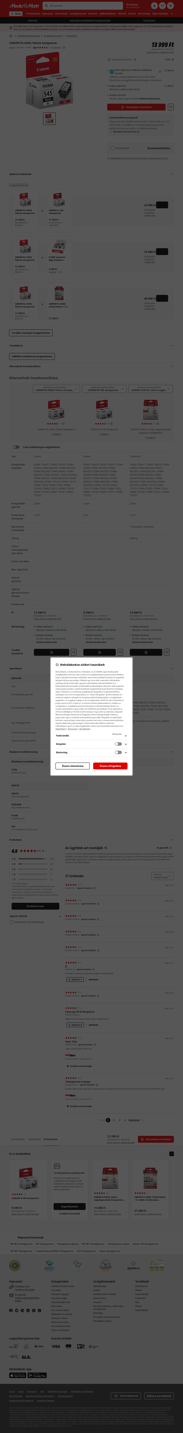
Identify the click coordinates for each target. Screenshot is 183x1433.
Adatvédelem (60, 729)
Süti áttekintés (84, 729)
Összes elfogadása (110, 766)
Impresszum (72, 729)
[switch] (118, 744)
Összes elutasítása (72, 766)
